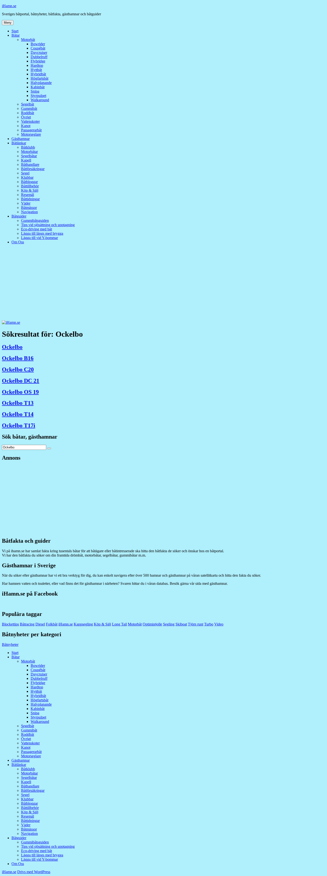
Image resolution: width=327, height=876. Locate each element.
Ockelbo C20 (18, 369)
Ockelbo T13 (18, 403)
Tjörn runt (195, 624)
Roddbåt (27, 113)
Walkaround (40, 100)
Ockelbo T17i (18, 425)
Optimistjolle (152, 624)
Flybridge (38, 61)
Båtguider (18, 216)
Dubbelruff (39, 57)
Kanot (25, 126)
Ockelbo (12, 347)
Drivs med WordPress (33, 872)
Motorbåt (28, 40)
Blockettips (10, 624)
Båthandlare (30, 164)
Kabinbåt (38, 87)
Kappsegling (83, 624)
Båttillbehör (30, 186)
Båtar (15, 35)
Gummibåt (29, 108)
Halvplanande (41, 83)
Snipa (35, 91)
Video (218, 624)
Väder (25, 203)
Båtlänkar (18, 143)
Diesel (40, 624)
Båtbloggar (29, 182)
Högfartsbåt (39, 78)
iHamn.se (9, 6)
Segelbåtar (29, 156)
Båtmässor (29, 208)
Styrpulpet (38, 96)
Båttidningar (30, 199)
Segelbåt (27, 104)
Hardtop (37, 65)
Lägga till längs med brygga (42, 233)
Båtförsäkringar (33, 169)
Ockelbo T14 (18, 414)
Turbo (208, 624)
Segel (25, 173)
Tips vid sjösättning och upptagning (48, 225)
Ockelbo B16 (18, 358)
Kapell (26, 160)
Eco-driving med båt (36, 229)
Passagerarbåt (31, 130)
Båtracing (27, 624)
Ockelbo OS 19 (20, 392)
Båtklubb (28, 147)
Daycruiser (39, 52)
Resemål (27, 195)
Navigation (29, 212)
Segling (169, 624)
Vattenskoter (30, 121)
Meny (7, 22)
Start (14, 31)
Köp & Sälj (29, 190)
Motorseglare (31, 134)
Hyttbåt (36, 70)
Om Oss (17, 242)
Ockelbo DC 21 (20, 381)
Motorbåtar (29, 152)
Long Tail (119, 624)
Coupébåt (38, 48)
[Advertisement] (163, 284)
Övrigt (26, 117)
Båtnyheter (10, 644)
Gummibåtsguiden (35, 220)
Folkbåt (51, 624)
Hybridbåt (38, 74)
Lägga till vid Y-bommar (39, 238)
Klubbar (27, 177)
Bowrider (38, 44)
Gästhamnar (20, 139)
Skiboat (181, 624)
